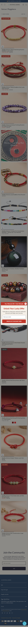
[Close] (25, 303)
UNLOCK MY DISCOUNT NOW (14, 321)
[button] (25, 624)
